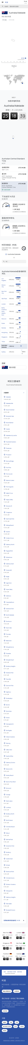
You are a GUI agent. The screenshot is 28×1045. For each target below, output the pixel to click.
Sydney (4, 352)
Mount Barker (8, 422)
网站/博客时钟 (7, 991)
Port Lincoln (8, 474)
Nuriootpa (7, 711)
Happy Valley (8, 499)
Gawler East (8, 859)
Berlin (3, 308)
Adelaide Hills (8, 403)
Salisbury (7, 596)
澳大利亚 (12, 367)
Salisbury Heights (10, 897)
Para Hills (7, 679)
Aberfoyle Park (9, 519)
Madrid (3, 313)
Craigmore (8, 512)
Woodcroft (8, 506)
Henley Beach (9, 775)
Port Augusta (8, 487)
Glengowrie (8, 891)
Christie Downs (9, 878)
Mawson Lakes (9, 480)
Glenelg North (9, 724)
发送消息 (5, 1011)
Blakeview (7, 640)
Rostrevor (8, 621)
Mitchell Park (8, 839)
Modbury (7, 852)
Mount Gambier (9, 410)
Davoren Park (8, 685)
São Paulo (4, 298)
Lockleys (7, 807)
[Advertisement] (14, 39)
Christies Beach (9, 826)
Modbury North (9, 814)
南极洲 (4, 1022)
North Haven (8, 820)
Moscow (4, 319)
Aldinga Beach (9, 525)
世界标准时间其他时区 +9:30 (12, 920)
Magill (6, 576)
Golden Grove (9, 538)
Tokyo (3, 341)
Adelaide (7, 397)
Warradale (8, 903)
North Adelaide (9, 615)
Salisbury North (9, 544)
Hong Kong (4, 332)
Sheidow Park (8, 673)
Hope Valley (8, 589)
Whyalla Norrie (9, 647)
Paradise (7, 653)
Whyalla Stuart (9, 660)
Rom (3, 315)
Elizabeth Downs (9, 910)
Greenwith (8, 570)
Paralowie (7, 448)
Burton (7, 705)
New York (6, 932)
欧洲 (15, 1026)
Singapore (4, 337)
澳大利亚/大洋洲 (7, 1026)
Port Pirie (7, 467)
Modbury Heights (9, 666)
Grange (7, 794)
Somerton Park (9, 846)
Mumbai (4, 328)
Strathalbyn (8, 698)
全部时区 (16, 991)
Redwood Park (9, 871)
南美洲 (4, 1030)
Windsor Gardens (10, 884)
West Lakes (8, 801)
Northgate (8, 730)
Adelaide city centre (10, 435)
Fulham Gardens (9, 737)
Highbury (7, 692)
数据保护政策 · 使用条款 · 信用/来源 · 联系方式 (14, 1040)
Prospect (7, 455)
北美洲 (21, 1026)
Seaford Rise (8, 756)
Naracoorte (8, 769)
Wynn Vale (8, 628)
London (4, 304)
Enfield (7, 865)
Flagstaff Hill (8, 551)
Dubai (3, 323)
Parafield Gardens (10, 442)
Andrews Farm (9, 608)
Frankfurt (4, 309)
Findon (7, 717)
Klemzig (7, 743)
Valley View (8, 750)
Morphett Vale (9, 416)
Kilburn (7, 833)
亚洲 (17, 1022)
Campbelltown (9, 602)
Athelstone (8, 557)
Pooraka (7, 634)
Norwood (7, 788)
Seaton (7, 531)
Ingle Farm (8, 583)
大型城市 (6, 393)
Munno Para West (10, 782)
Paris (3, 311)
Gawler (7, 429)
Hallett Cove (8, 493)
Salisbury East (9, 564)
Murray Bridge (9, 461)
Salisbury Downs (9, 762)
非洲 (11, 1022)
